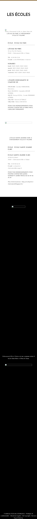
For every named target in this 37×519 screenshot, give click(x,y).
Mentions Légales (16, 516)
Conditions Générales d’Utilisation (14, 513)
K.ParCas (20, 518)
